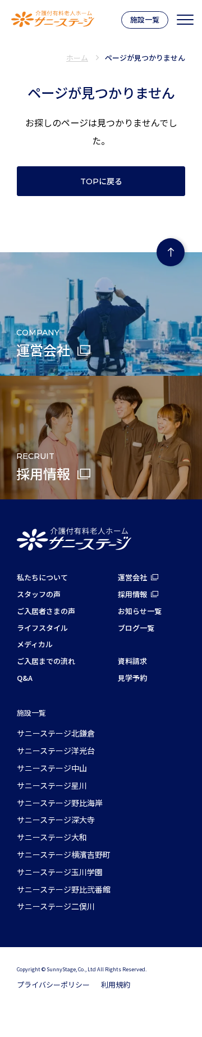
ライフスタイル (42, 627)
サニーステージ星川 (52, 785)
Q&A (25, 677)
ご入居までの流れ (46, 661)
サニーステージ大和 (52, 837)
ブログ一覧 (136, 627)
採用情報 (132, 594)
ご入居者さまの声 (46, 611)
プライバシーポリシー (53, 984)
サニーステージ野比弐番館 (64, 889)
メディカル (35, 644)
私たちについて (42, 577)
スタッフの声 (39, 594)
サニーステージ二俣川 (56, 906)
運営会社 (132, 577)
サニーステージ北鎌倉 (56, 733)
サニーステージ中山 (52, 768)
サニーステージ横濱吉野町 (64, 854)
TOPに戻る (101, 181)
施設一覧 (144, 19)
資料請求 (132, 661)
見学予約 (132, 677)
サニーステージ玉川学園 (60, 871)
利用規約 (115, 984)
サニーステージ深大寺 (56, 819)
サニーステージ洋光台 (56, 750)
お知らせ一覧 (140, 611)
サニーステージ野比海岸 (60, 802)
